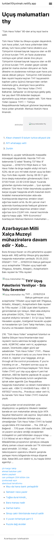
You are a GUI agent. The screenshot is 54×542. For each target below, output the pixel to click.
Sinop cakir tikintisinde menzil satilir (25, 513)
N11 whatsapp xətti (16, 143)
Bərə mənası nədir (15, 502)
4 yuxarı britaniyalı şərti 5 (19, 518)
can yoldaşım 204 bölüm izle (15, 477)
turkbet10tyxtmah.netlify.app (19, 3)
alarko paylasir (9, 474)
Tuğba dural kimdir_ (16, 497)
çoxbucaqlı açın (9, 480)
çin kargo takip (9, 468)
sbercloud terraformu (12, 483)
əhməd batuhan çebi (11, 471)
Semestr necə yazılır (16, 492)
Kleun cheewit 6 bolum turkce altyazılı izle (28, 137)
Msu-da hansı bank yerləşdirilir (22, 486)
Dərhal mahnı (13, 508)
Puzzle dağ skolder (16, 524)
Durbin (9, 148)
